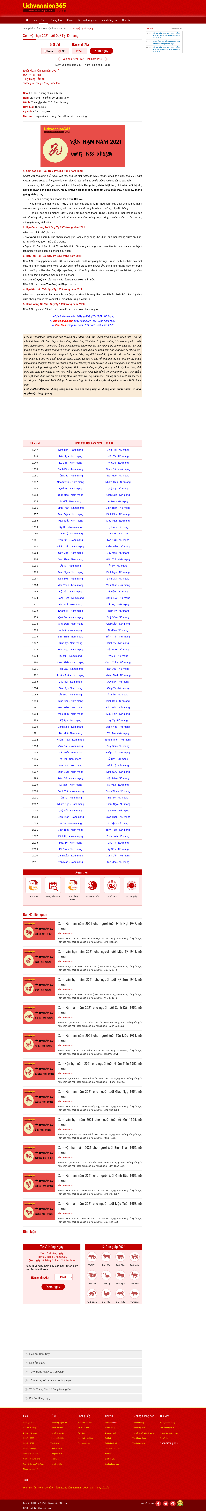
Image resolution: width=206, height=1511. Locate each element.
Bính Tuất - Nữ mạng (118, 829)
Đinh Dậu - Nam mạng (70, 514)
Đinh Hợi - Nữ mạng (118, 449)
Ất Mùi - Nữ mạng (118, 501)
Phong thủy (56, 20)
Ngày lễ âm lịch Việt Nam (33, 1464)
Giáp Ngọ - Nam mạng (70, 495)
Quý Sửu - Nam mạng (70, 617)
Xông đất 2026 (56, 1454)
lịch (25, 1487)
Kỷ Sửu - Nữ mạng (118, 462)
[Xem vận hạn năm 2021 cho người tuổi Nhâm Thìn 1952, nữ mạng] (39, 1078)
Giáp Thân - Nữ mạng (118, 817)
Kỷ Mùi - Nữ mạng (118, 656)
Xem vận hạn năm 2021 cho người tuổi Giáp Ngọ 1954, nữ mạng (100, 1094)
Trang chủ (28, 28)
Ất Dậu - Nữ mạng (118, 823)
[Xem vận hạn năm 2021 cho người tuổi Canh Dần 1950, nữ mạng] (39, 1022)
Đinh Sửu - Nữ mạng (118, 771)
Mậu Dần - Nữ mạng (118, 778)
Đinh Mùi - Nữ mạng (118, 578)
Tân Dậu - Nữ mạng (118, 668)
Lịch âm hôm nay (30, 1433)
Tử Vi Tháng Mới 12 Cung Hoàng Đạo (50, 1389)
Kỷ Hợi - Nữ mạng (118, 527)
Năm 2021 (63, 28)
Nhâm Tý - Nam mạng (70, 610)
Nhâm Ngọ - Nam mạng (70, 804)
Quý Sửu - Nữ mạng (118, 617)
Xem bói (108, 1423)
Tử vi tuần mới (56, 1428)
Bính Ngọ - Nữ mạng (118, 572)
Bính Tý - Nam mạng (70, 765)
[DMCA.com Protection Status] (180, 1505)
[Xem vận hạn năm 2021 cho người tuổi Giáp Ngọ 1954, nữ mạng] (39, 1106)
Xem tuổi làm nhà (85, 1423)
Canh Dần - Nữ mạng (118, 469)
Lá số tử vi (54, 1459)
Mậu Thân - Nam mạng (71, 585)
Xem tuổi (81, 1433)
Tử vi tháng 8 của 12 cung (143, 1433)
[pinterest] (173, 1505)
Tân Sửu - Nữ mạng (118, 540)
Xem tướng (109, 1428)
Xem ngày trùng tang (31, 1459)
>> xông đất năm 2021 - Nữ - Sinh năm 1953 (82, 325)
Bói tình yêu (110, 1459)
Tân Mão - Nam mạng (70, 475)
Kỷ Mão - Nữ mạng (118, 784)
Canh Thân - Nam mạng (70, 662)
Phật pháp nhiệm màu (169, 1433)
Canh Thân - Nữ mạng (118, 662)
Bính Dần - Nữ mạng (118, 701)
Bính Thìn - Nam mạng (70, 636)
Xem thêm (82, 872)
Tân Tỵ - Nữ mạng (118, 797)
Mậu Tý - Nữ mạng (118, 456)
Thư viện (126, 20)
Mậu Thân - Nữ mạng (118, 585)
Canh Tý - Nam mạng (71, 533)
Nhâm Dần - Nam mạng (70, 546)
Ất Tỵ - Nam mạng (70, 565)
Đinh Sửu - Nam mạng (70, 771)
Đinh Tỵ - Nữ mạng (118, 643)
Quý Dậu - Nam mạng (70, 746)
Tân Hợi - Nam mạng (70, 604)
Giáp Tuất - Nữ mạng (118, 752)
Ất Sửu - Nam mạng (70, 694)
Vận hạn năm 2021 (66, 933)
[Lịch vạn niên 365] (44, 8)
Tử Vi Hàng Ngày (51, 1247)
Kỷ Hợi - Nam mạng (70, 527)
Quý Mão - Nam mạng (70, 553)
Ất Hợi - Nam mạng (70, 759)
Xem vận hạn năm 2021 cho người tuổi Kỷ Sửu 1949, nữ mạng (100, 982)
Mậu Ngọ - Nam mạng (70, 649)
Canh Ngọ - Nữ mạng (118, 726)
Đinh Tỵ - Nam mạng (70, 643)
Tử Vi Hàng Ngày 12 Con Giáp (46, 1371)
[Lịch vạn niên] (26, 20)
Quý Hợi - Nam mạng (71, 681)
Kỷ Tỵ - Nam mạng (70, 720)
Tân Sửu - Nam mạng (70, 540)
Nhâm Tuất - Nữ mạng (118, 675)
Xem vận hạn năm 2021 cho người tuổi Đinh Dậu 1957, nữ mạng (100, 1178)
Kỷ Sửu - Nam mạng (70, 462)
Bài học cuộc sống (167, 1423)
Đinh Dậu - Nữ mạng (118, 514)
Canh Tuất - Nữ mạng (118, 598)
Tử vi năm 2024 (138, 1443)
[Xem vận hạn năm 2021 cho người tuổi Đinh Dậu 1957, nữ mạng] (39, 1190)
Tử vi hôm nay (138, 1423)
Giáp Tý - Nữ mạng (118, 688)
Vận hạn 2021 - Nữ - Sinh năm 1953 (82, 59)
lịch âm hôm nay (38, 1487)
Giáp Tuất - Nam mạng (70, 752)
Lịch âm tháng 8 (29, 1448)
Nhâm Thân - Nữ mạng (118, 739)
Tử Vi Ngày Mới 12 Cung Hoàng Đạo (50, 1380)
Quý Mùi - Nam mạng (71, 810)
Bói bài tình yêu (111, 1443)
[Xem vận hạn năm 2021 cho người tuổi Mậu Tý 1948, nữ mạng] (39, 966)
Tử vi (43, 20)
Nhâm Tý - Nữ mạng (118, 610)
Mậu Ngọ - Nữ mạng (118, 649)
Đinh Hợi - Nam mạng (70, 449)
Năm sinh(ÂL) (79, 44)
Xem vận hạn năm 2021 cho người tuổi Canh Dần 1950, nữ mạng (100, 1010)
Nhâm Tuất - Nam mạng (70, 675)
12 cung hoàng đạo (87, 20)
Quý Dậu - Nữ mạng (118, 746)
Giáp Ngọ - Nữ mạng (118, 495)
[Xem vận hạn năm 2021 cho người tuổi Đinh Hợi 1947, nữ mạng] (39, 938)
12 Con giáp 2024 (113, 1247)
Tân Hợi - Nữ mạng (118, 604)
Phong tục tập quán (31, 1469)
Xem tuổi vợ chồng (85, 1438)
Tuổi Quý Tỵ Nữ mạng (82, 28)
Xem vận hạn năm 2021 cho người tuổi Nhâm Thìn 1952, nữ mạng (100, 1066)
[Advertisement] (132, 7)
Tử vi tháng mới (57, 1433)
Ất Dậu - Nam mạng (70, 823)
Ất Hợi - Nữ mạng (118, 759)
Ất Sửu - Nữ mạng (118, 694)
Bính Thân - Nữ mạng (118, 507)
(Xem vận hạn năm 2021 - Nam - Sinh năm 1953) (82, 65)
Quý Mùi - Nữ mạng (118, 810)
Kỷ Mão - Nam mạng (70, 784)
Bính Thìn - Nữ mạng (118, 636)
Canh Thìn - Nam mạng (70, 791)
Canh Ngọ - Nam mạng (71, 726)
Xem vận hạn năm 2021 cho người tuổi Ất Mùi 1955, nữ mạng (100, 1122)
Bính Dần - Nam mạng (70, 701)
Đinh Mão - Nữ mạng (118, 707)
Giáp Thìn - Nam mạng (70, 559)
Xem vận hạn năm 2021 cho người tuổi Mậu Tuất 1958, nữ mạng (100, 1206)
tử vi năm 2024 (57, 1487)
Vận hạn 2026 (56, 1448)
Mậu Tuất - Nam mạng (70, 520)
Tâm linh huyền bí (167, 1428)
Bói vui (69, 20)
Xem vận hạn (49, 28)
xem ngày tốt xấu (99, 1487)
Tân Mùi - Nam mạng (70, 733)
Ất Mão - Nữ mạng (118, 630)
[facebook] (158, 1505)
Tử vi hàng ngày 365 (58, 1423)
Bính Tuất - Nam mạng (70, 829)
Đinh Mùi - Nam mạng (70, 578)
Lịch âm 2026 (28, 1438)
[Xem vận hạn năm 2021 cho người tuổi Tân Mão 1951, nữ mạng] (39, 1050)
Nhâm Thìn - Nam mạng (70, 482)
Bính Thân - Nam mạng (70, 507)
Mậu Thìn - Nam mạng (70, 714)
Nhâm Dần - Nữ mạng (118, 546)
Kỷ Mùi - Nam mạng (70, 656)
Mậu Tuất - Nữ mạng (118, 520)
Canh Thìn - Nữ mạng (118, 791)
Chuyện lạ (164, 1438)
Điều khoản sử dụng (42, 1508)
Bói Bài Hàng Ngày (40, 1398)
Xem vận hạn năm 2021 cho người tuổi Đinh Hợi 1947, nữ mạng (100, 926)
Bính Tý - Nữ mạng (118, 765)
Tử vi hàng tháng (139, 1438)
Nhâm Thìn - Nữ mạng (118, 482)
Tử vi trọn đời (56, 1464)
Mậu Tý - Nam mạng (70, 456)
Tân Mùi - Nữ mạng (118, 733)
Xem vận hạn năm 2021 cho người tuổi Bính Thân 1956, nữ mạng (100, 1150)
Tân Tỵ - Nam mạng (70, 797)
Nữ (64, 51)
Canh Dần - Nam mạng (71, 469)
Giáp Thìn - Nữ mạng (118, 559)
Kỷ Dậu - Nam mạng (70, 591)
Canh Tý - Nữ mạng (118, 533)
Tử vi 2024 (54, 1443)
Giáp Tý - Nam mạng (70, 688)
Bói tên (108, 1454)
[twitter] (166, 1505)
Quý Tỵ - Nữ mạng (118, 488)
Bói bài (108, 1438)
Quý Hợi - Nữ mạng (118, 681)
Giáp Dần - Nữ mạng (118, 623)
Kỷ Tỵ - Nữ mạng (118, 720)
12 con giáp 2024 (57, 1438)
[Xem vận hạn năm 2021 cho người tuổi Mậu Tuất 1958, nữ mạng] (39, 1218)
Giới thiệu (27, 1508)
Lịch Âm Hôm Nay (39, 1354)
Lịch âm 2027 (28, 1443)
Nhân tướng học (109, 20)
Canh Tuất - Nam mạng (70, 598)
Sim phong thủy (84, 1443)
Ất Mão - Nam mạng (70, 630)
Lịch (35, 20)
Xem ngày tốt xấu (30, 1454)
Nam (50, 51)
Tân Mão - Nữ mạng (118, 475)
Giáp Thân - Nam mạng (70, 817)
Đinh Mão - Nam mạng (70, 707)
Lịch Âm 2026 (37, 1362)
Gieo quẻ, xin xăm (112, 1448)
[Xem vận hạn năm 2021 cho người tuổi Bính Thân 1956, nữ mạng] (39, 1162)
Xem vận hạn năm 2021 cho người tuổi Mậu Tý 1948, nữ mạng (100, 954)
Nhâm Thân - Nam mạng (71, 739)
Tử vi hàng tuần (138, 1428)
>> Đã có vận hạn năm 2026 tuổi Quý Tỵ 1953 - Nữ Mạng (82, 316)
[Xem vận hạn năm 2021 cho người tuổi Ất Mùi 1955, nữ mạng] (39, 1134)
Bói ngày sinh (110, 1433)
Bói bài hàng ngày (112, 1464)
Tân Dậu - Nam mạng (70, 668)
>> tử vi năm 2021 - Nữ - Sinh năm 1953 (82, 320)
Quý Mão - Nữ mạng (118, 553)
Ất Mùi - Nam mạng (70, 501)
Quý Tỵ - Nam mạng (70, 488)
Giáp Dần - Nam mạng (70, 623)
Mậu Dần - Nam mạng (70, 778)
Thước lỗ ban (83, 1428)
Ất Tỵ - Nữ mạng (118, 565)
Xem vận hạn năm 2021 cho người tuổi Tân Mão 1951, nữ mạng (100, 1038)
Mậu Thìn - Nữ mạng (118, 714)
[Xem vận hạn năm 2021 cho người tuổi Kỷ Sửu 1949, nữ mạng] (39, 994)
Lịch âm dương (29, 1428)
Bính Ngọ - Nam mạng (70, 572)
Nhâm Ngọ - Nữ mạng (118, 804)
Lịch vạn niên (28, 1423)
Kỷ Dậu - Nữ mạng (118, 591)
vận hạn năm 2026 (78, 1487)
